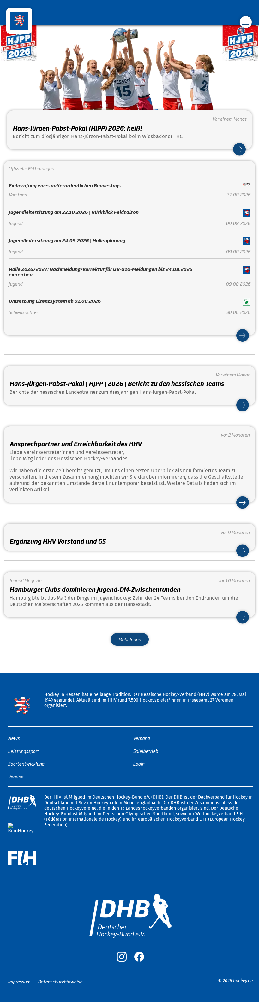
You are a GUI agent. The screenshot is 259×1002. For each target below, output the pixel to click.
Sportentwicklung (26, 763)
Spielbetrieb (145, 750)
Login (138, 763)
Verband (141, 738)
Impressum (19, 981)
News (14, 738)
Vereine (15, 776)
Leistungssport (23, 750)
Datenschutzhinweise (60, 981)
